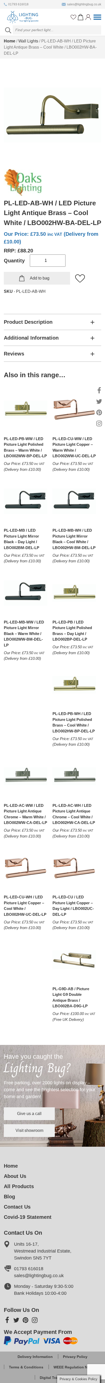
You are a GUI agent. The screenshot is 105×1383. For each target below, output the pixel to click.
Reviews (14, 353)
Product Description (28, 322)
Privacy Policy (75, 1357)
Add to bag (39, 278)
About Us (15, 1176)
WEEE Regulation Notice (75, 1367)
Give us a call (29, 1113)
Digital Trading (52, 1378)
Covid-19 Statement (27, 1217)
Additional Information (31, 338)
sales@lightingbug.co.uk (84, 4)
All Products (19, 1186)
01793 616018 (18, 4)
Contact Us (17, 1207)
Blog (9, 1196)
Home (9, 41)
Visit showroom (29, 1130)
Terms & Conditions (26, 1367)
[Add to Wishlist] (80, 279)
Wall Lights (28, 41)
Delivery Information (35, 1357)
